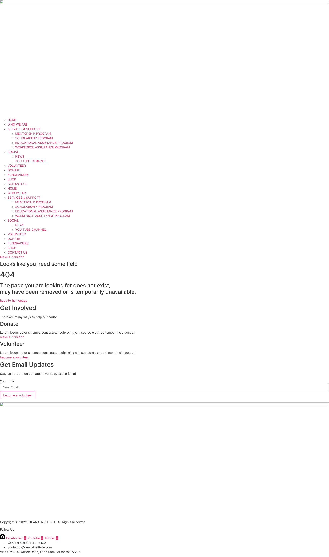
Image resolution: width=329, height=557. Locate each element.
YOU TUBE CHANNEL (30, 161)
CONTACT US (17, 184)
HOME (12, 120)
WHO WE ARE (18, 124)
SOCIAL (13, 152)
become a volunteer (14, 357)
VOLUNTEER (17, 165)
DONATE (14, 170)
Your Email (7, 381)
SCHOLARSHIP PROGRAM (34, 138)
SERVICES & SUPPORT (24, 129)
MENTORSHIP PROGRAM (33, 133)
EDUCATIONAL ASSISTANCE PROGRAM (44, 143)
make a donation (12, 337)
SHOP (12, 179)
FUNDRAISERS (18, 175)
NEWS (19, 156)
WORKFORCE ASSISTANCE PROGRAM (42, 147)
